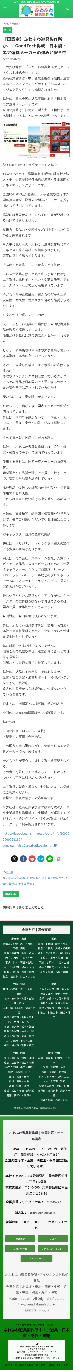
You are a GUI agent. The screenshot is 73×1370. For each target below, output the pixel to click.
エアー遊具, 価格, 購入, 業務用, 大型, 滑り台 (36, 1324)
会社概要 (20, 1238)
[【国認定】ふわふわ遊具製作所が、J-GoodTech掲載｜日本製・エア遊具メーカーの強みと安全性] (40, 858)
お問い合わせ (20, 1248)
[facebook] (23, 858)
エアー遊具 (41, 877)
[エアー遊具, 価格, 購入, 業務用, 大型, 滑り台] (36, 14)
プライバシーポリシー (52, 1248)
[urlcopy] (58, 858)
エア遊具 (52, 877)
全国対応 (13, 883)
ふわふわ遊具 (27, 877)
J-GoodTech (12, 877)
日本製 (22, 883)
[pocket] (32, 858)
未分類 (9, 872)
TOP (36, 1343)
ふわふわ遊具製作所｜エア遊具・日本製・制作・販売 (36, 1332)
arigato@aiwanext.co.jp (42, 1212)
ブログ (52, 1238)
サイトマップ (36, 1258)
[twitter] (14, 858)
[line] (49, 858)
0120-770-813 (54, 1202)
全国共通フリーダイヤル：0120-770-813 (36, 1351)
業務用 (30, 883)
